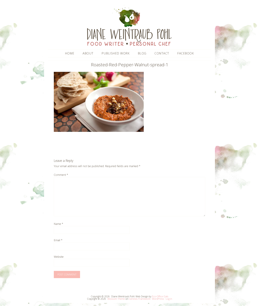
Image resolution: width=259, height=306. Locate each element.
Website (59, 256)
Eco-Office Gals (160, 296)
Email (58, 240)
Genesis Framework (139, 298)
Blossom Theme (116, 298)
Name (58, 224)
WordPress (158, 298)
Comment (61, 175)
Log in (169, 298)
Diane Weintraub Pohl (129, 25)
